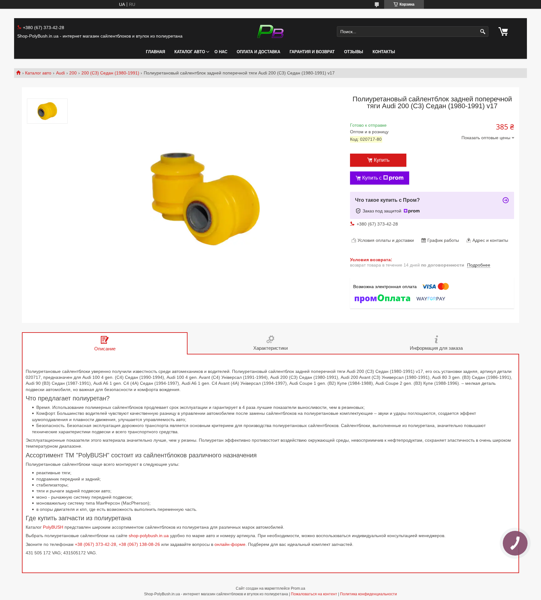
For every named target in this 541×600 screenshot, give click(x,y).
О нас (220, 51)
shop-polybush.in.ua (149, 535)
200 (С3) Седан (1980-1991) (110, 72)
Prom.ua (298, 588)
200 (73, 72)
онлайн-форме (229, 544)
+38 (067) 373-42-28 (95, 544)
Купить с (372, 178)
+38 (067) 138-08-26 (139, 544)
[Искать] (483, 32)
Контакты (384, 51)
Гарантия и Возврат (312, 51)
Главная (155, 51)
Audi (60, 72)
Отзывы (353, 51)
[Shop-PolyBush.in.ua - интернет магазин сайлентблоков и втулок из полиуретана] (270, 31)
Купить (381, 160)
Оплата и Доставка (258, 51)
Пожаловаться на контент (314, 594)
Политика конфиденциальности (368, 594)
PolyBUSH (53, 527)
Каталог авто (189, 51)
